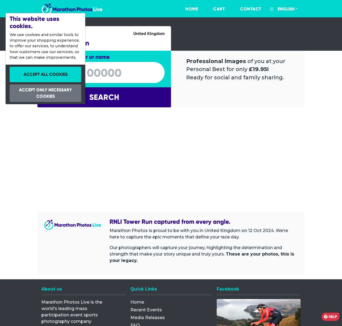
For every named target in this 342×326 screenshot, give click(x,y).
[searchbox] (104, 73)
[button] (104, 97)
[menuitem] (186, 9)
